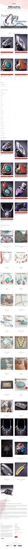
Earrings (17, 10)
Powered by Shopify (18, 544)
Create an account (15, 542)
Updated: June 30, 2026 (7, 246)
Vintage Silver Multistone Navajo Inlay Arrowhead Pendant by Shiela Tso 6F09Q (21, 199)
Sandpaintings (2, 117)
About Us (10, 543)
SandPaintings (7, 394)
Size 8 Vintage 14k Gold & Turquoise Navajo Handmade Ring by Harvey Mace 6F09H (6, 76)
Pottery (1, 115)
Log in (11, 542)
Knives (1, 108)
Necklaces (6, 10)
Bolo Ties (2, 119)
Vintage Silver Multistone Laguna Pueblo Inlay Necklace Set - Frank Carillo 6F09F (7, 220)
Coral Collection (2, 126)
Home (2, 10)
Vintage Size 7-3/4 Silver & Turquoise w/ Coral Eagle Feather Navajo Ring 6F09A (6, 199)
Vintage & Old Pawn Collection (21, 246)
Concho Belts (7, 373)
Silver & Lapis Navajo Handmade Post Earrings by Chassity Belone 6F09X (20, 214)
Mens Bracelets (7, 479)
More (24, 10)
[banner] (14, 7)
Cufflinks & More (2, 128)
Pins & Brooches (2, 124)
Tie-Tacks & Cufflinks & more (7, 458)
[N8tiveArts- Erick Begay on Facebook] (1, 538)
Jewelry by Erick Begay (21, 479)
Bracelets (21, 10)
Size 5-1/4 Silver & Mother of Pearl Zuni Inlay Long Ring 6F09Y (20, 53)
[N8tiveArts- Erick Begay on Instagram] (14, 3)
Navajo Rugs (21, 352)
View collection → (3, 139)
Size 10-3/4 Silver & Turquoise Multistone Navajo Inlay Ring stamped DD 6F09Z (7, 53)
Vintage (10, 10)
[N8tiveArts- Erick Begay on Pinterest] (15, 3)
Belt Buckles (7, 352)
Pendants (21, 288)
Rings (13, 10)
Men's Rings (2, 130)
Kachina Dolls (7, 415)
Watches (2, 106)
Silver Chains (2, 104)
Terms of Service (16, 543)
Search (7, 543)
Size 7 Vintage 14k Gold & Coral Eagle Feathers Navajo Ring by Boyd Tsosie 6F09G (21, 75)
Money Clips (21, 415)
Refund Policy (12, 543)
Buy (6, 74)
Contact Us (19, 543)
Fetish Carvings (2, 135)
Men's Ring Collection (21, 458)
